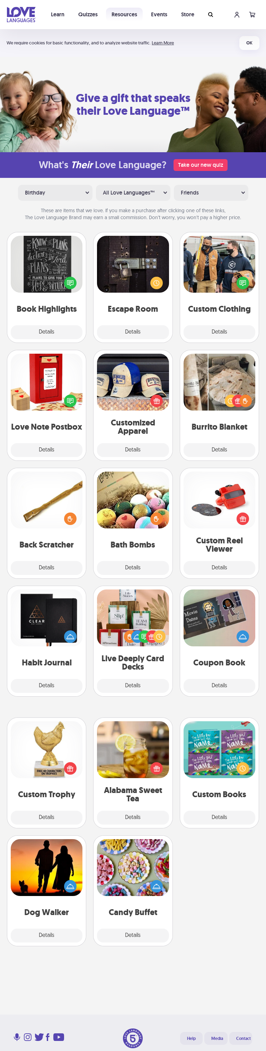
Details (46, 332)
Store (187, 14)
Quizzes (88, 14)
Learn (57, 14)
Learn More (163, 43)
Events (159, 14)
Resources (124, 14)
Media (217, 1038)
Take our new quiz (200, 165)
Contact (243, 1038)
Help (191, 1038)
